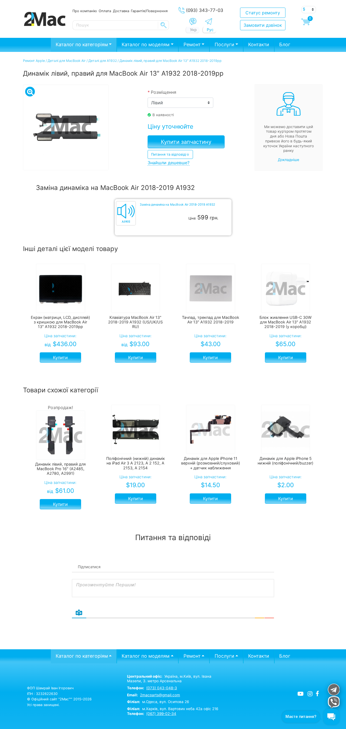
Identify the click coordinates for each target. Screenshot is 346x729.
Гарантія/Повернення (149, 11)
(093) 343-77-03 (204, 10)
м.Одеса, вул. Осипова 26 (158, 702)
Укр (193, 29)
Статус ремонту (262, 12)
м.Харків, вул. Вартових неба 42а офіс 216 (172, 709)
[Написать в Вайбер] (192, 21)
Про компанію (84, 11)
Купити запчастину (186, 142)
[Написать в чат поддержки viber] (333, 702)
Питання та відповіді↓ (170, 154)
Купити (60, 357)
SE (164, 25)
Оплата (105, 11)
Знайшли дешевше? (168, 162)
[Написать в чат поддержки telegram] (333, 689)
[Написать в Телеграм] (208, 21)
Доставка (121, 11)
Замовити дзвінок (263, 25)
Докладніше (288, 160)
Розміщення (162, 92)
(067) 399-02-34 (161, 713)
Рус (210, 29)
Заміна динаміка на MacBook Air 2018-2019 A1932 (177, 204)
